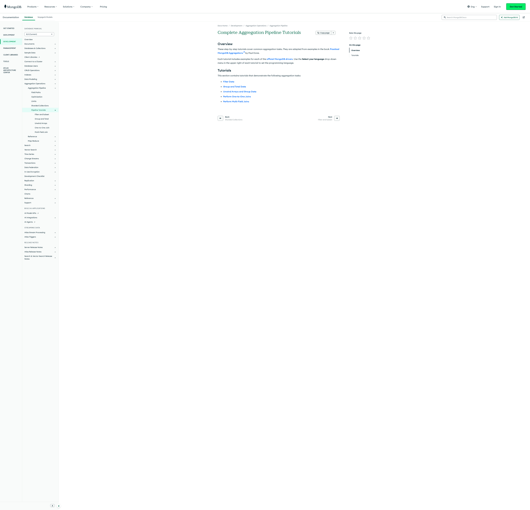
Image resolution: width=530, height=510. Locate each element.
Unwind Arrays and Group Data (239, 91)
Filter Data (228, 81)
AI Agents (28, 222)
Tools (6, 61)
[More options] (333, 33)
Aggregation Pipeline (278, 26)
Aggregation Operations (256, 26)
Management (9, 48)
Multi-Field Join (41, 132)
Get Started (516, 6)
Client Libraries (10, 55)
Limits (33, 101)
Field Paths (36, 92)
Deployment (9, 35)
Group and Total (42, 119)
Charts (27, 194)
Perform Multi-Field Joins (236, 101)
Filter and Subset (42, 114)
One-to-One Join (42, 128)
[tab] (28, 16)
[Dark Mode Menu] (524, 17)
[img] (351, 38)
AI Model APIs (30, 213)
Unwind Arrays (41, 123)
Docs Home (223, 26)
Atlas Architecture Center (9, 70)
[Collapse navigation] (59, 506)
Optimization (36, 97)
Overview (28, 39)
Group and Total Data (234, 86)
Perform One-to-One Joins (237, 96)
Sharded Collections (40, 105)
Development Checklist (34, 176)
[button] (472, 6)
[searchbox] (469, 17)
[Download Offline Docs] (52, 505)
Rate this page (355, 33)
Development (236, 26)
